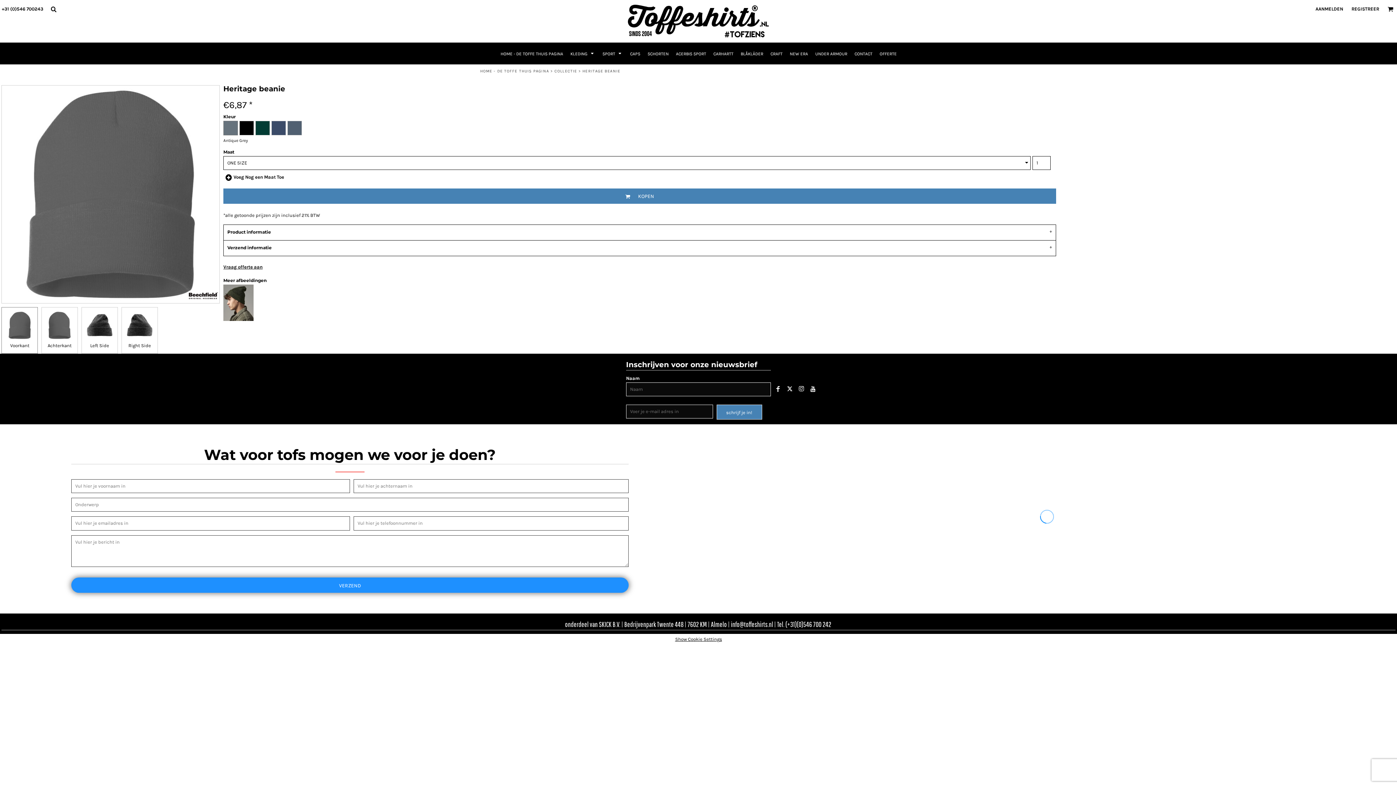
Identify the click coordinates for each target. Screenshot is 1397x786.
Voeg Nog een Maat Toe (259, 177)
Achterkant (60, 345)
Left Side (99, 345)
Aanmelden (1329, 9)
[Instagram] (801, 389)
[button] (53, 9)
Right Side (139, 345)
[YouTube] (813, 389)
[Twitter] (790, 389)
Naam (633, 378)
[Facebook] (778, 389)
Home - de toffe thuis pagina (514, 71)
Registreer (1365, 9)
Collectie (565, 71)
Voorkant (19, 345)
